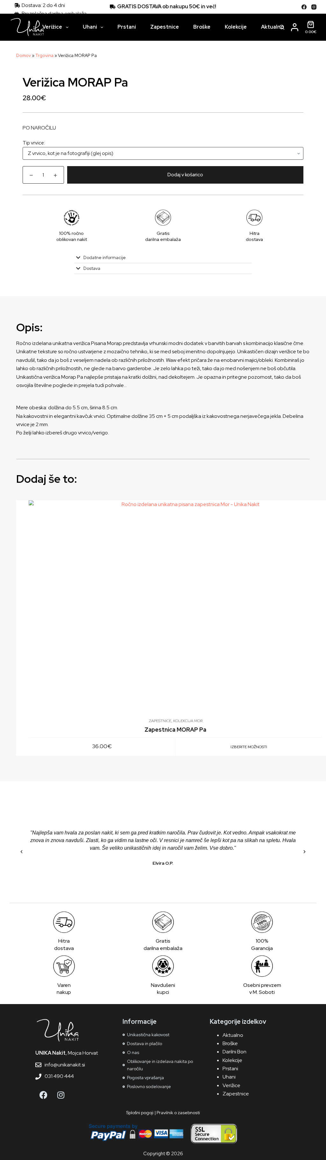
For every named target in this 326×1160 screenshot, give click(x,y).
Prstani (126, 27)
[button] (21, 852)
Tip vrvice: (34, 143)
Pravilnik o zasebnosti (178, 1112)
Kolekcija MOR (187, 720)
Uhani (90, 27)
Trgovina (44, 55)
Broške (201, 27)
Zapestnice (164, 27)
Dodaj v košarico (185, 175)
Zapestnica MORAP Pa (175, 729)
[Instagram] (313, 7)
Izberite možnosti (248, 746)
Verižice (52, 27)
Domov (23, 55)
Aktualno (272, 27)
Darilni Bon (234, 1051)
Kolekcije (236, 27)
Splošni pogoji (139, 1112)
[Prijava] (295, 27)
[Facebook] (304, 7)
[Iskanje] (282, 27)
